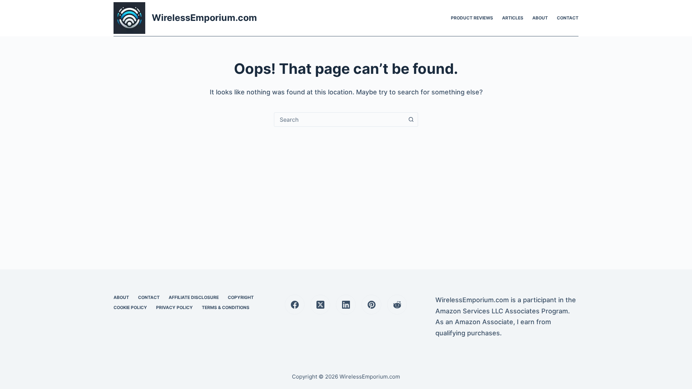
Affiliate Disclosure (194, 297)
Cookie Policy (130, 307)
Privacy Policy (174, 307)
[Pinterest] (371, 304)
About (540, 18)
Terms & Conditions (225, 307)
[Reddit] (397, 304)
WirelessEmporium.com (204, 17)
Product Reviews (472, 18)
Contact (567, 18)
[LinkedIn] (346, 304)
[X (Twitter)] (320, 304)
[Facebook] (295, 304)
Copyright (241, 297)
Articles (512, 18)
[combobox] (339, 119)
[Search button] (411, 119)
